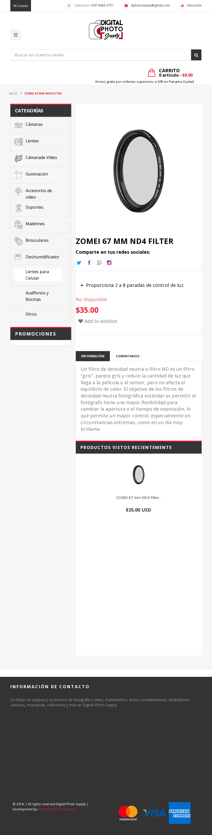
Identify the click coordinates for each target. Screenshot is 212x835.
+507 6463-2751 (102, 5)
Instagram (99, 263)
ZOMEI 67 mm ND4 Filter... (138, 497)
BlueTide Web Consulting (57, 809)
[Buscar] (196, 54)
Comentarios (127, 356)
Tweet (79, 263)
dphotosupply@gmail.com (150, 5)
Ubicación (194, 5)
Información (92, 356)
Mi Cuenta (20, 6)
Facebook (89, 263)
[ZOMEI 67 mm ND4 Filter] (138, 475)
